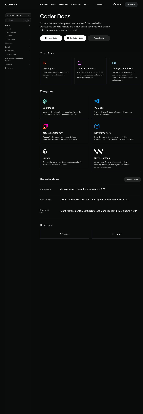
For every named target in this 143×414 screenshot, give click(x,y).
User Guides (10, 51)
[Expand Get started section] (29, 43)
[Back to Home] (11, 4)
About (9, 29)
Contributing (11, 39)
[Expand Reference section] (29, 68)
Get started (9, 43)
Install (7, 47)
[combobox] (18, 15)
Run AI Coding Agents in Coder (14, 60)
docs (64, 234)
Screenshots (11, 32)
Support (9, 36)
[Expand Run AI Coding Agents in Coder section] (29, 59)
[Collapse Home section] (29, 25)
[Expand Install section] (29, 47)
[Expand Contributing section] (29, 39)
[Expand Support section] (29, 35)
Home (7, 25)
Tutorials (8, 64)
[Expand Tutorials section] (29, 64)
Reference (9, 68)
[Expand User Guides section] (29, 51)
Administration (10, 55)
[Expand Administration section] (29, 54)
